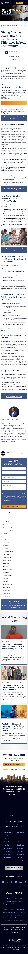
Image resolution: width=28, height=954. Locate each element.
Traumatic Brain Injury (8, 584)
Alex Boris (16, 148)
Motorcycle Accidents (8, 551)
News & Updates (7, 554)
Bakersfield (20, 832)
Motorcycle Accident (8, 909)
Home (1, 23)
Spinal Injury (5, 578)
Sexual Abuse (6, 572)
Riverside (7, 839)
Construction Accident (19, 904)
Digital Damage (6, 533)
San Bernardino (21, 839)
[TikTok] (25, 882)
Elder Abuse (5, 539)
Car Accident (9, 915)
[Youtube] (3, 882)
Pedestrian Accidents (7, 560)
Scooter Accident (9, 906)
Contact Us (14, 932)
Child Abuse (5, 525)
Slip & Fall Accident (11, 901)
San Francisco (7, 848)
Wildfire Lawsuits (6, 593)
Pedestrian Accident (18, 920)
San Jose (20, 842)
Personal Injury (6, 563)
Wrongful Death (6, 596)
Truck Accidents (6, 587)
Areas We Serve (20, 927)
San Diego (20, 845)
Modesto (21, 861)
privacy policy (19, 498)
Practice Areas (8, 929)
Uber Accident (9, 898)
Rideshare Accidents (7, 569)
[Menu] (26, 2)
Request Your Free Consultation (14, 764)
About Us (11, 927)
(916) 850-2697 (14, 794)
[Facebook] (12, 882)
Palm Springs (21, 854)
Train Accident (18, 898)
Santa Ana (20, 848)
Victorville (7, 854)
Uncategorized (6, 590)
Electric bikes (6, 542)
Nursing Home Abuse (8, 557)
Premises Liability (6, 566)
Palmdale (7, 851)
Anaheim (7, 845)
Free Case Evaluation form (17, 249)
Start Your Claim (14, 103)
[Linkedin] (20, 882)
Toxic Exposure (6, 581)
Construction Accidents (8, 531)
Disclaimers (15, 947)
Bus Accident (8, 920)
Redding (20, 858)
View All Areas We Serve (14, 867)
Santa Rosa (7, 842)
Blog (4, 23)
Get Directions (14, 816)
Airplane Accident (20, 912)
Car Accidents (6, 522)
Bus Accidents (6, 519)
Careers (21, 929)
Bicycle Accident (6, 516)
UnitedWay (8, 276)
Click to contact (8, 188)
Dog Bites (5, 536)
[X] (7, 882)
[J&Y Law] (5, 3)
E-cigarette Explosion (19, 918)
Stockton (20, 851)
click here (9, 500)
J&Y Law (17, 946)
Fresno (7, 861)
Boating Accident (7, 918)
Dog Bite (20, 901)
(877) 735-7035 (14, 118)
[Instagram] (16, 882)
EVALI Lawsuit (6, 548)
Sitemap (17, 949)
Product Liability (18, 915)
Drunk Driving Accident (9, 912)
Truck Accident (19, 906)
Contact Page (12, 498)
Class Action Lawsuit (7, 528)
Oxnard (20, 836)
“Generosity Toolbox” (18, 280)
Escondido (7, 858)
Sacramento (7, 832)
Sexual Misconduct (7, 575)
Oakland (7, 836)
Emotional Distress (7, 545)
